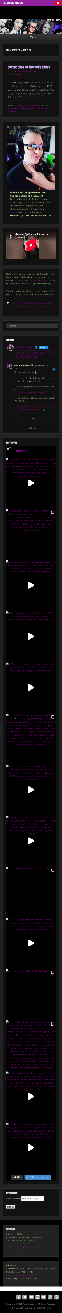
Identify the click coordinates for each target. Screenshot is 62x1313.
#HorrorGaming (44, 406)
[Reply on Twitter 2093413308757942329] (15, 418)
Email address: (13, 1198)
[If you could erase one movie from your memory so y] (31, 943)
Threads (56, 1297)
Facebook (18, 1297)
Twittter (10, 1247)
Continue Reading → (34, 97)
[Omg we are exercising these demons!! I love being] (31, 585)
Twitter (24, 1297)
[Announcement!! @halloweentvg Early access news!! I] (31, 483)
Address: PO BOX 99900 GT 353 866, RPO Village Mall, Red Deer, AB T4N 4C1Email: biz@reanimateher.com (31, 1272)
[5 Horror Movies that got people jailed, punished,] (31, 1045)
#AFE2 (17, 409)
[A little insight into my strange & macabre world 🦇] (31, 738)
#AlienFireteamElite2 (24, 406)
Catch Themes (44, 1308)
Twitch (34, 280)
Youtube (12, 111)
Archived (12, 108)
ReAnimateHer (15, 74)
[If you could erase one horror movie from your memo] (31, 1096)
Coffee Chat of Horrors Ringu (29, 67)
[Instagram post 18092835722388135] (31, 892)
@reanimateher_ (42, 365)
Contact (43, 1297)
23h (15, 369)
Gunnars (14, 212)
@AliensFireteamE (30, 409)
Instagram (37, 1297)
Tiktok (50, 1297)
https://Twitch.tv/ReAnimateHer (30, 392)
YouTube (31, 1297)
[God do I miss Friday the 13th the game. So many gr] (31, 1147)
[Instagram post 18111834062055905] (31, 994)
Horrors (45, 108)
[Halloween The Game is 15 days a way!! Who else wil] (31, 636)
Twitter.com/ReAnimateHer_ (20, 1275)
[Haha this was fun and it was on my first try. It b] (31, 789)
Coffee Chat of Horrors (28, 105)
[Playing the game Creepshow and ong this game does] (31, 687)
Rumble (39, 1247)
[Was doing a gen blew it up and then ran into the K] (31, 841)
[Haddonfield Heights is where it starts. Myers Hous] (31, 534)
